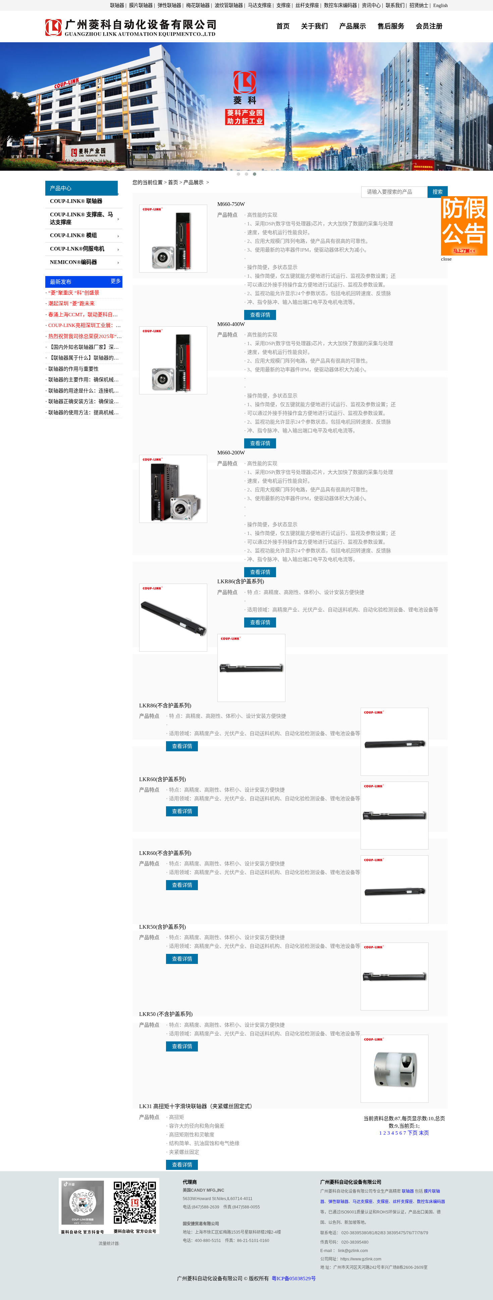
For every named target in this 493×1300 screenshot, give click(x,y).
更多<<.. (116, 282)
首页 (283, 26)
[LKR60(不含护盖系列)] (395, 815)
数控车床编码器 (340, 5)
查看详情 (260, 315)
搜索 (438, 192)
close (446, 259)
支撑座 (283, 5)
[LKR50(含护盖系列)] (395, 888)
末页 (424, 1133)
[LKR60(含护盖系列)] (395, 741)
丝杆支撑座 (307, 5)
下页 (412, 1133)
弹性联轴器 (169, 5)
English (440, 5)
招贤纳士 (418, 5)
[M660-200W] (173, 488)
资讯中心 (371, 5)
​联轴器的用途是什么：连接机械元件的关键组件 (101, 390)
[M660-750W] (173, 238)
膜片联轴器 (141, 5)
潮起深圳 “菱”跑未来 (71, 303)
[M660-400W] (173, 360)
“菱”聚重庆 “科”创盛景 (73, 292)
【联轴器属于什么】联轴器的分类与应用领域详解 (103, 358)
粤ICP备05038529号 (294, 1278)
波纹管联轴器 (229, 5)
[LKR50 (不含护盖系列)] (395, 976)
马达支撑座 (259, 5)
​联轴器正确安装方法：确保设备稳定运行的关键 (101, 401)
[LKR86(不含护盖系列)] (251, 667)
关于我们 (314, 26)
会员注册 (429, 26)
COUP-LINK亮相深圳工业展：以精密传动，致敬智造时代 (112, 325)
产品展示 (352, 26)
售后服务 (391, 26)
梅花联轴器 (198, 5)
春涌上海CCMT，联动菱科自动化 (85, 314)
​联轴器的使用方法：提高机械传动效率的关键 (98, 412)
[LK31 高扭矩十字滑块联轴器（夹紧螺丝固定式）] (395, 1068)
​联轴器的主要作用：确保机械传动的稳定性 (96, 379)
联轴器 (117, 5)
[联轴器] (130, 25)
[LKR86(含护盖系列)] (173, 617)
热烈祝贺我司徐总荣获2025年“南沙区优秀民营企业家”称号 (113, 336)
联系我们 (395, 5)
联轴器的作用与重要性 (73, 369)
